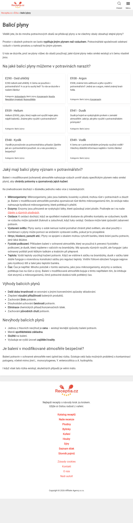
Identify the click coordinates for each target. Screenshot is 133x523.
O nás (66, 471)
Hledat (119, 8)
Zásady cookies (67, 461)
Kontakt (66, 466)
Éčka (16, 13)
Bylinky (66, 429)
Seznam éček (66, 448)
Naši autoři (66, 476)
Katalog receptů (67, 414)
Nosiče (52, 96)
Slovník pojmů (66, 453)
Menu (128, 8)
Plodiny (66, 424)
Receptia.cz (6, 13)
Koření (66, 434)
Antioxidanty (20, 96)
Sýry (66, 443)
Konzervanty (42, 96)
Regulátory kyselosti (14, 99)
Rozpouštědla (30, 99)
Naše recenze (66, 419)
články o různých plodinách (23, 212)
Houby (66, 438)
